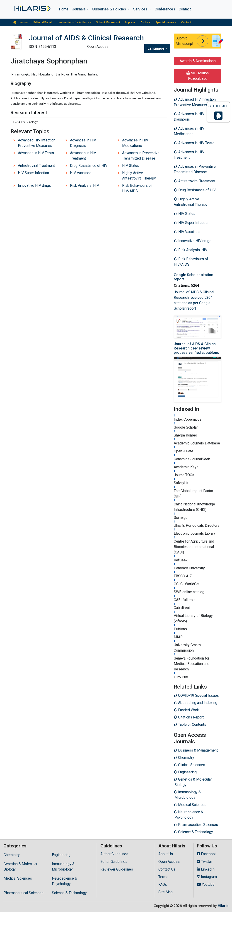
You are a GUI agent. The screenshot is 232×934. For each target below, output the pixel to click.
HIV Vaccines (80, 173)
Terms (163, 877)
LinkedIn (207, 869)
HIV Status (130, 165)
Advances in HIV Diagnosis (83, 143)
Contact (185, 9)
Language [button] (155, 48)
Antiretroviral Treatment (36, 165)
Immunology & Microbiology (63, 866)
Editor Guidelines (113, 861)
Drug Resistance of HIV (88, 165)
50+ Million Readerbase (198, 76)
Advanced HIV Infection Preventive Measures (36, 143)
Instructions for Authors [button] (74, 22)
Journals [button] (79, 9)
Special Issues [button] (164, 22)
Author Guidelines (114, 854)
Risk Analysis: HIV (84, 185)
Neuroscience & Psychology (64, 881)
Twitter (206, 861)
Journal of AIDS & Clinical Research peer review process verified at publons (196, 348)
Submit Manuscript (108, 22)
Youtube (208, 884)
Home (63, 9)
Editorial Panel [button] (43, 22)
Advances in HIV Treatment (83, 155)
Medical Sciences (18, 878)
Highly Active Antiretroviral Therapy (139, 175)
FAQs (162, 884)
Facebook (208, 854)
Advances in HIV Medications (135, 143)
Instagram (208, 877)
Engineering (61, 855)
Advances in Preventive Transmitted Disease (141, 155)
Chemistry (12, 855)
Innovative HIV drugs (34, 185)
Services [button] (140, 9)
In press (130, 22)
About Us (165, 854)
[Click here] (32, 9)
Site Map (165, 892)
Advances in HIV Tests (36, 153)
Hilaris (223, 906)
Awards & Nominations (198, 61)
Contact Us (167, 869)
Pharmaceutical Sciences (24, 893)
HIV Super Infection (33, 173)
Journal (23, 22)
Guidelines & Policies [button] (109, 9)
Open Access (169, 861)
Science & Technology (69, 893)
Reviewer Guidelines (116, 869)
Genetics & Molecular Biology (20, 866)
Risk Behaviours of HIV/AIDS (137, 188)
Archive (145, 22)
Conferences (165, 9)
